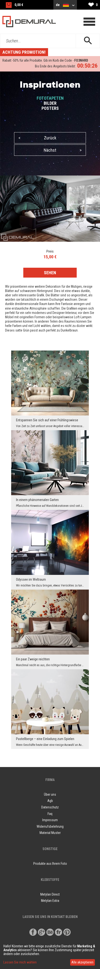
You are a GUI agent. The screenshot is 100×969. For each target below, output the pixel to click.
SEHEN (50, 272)
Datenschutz (50, 807)
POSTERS (50, 108)
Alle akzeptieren (82, 962)
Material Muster (50, 833)
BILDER (50, 103)
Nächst (63, 150)
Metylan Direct (50, 894)
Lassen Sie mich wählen (20, 962)
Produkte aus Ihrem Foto (50, 863)
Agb (50, 801)
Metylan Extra (50, 901)
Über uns (50, 794)
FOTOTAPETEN (50, 98)
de (58, 5)
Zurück (37, 137)
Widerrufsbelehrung (50, 826)
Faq (50, 814)
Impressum (50, 820)
